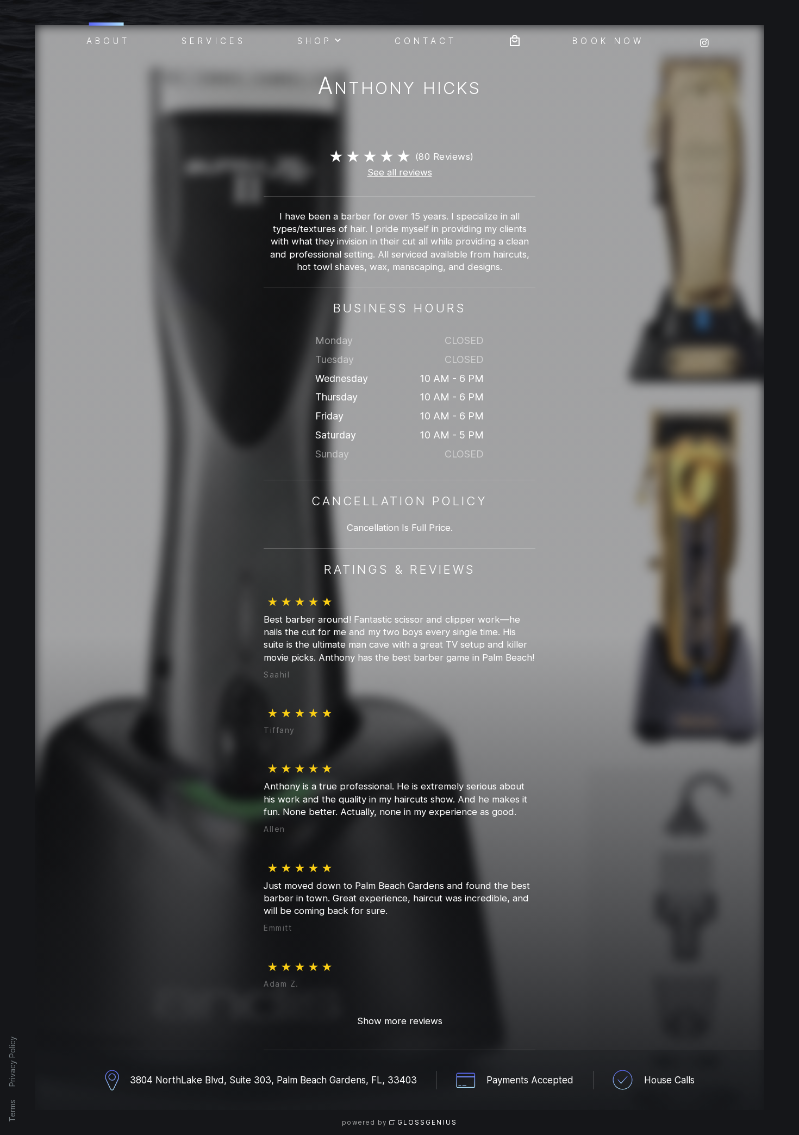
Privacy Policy (12, 1061)
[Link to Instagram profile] (704, 39)
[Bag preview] (514, 39)
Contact (426, 40)
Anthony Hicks (399, 88)
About (108, 40)
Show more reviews (399, 1020)
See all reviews (399, 172)
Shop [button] (314, 40)
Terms (12, 1111)
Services (214, 40)
